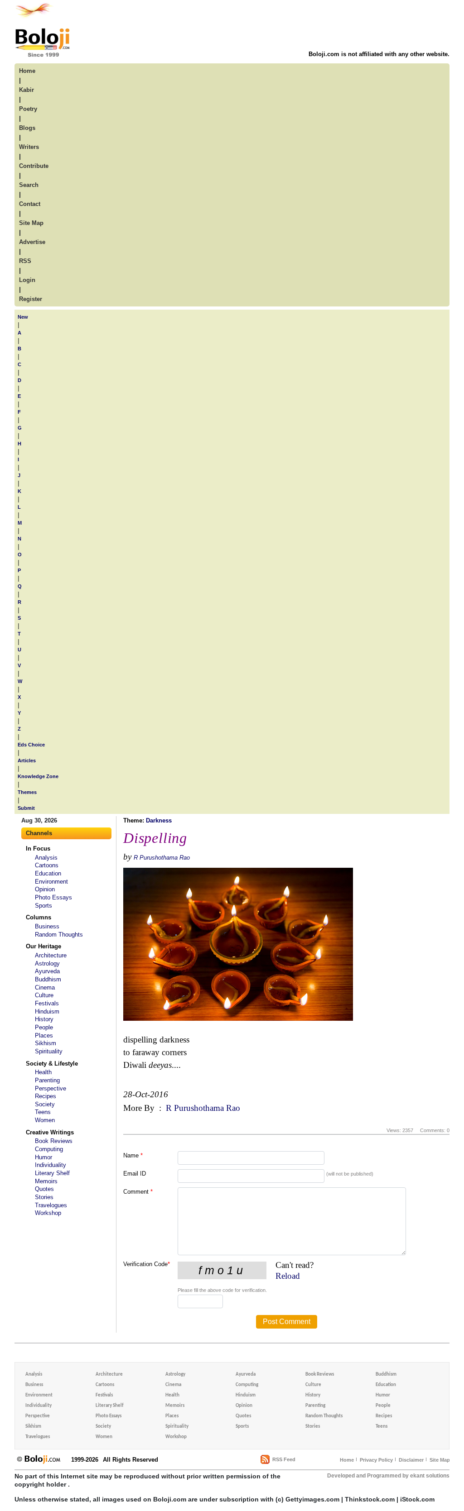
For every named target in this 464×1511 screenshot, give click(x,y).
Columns (38, 917)
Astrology (47, 963)
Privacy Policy (376, 1460)
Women (45, 1120)
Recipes (45, 1096)
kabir (26, 89)
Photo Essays (53, 897)
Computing (49, 1149)
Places (44, 1035)
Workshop (48, 1213)
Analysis (46, 857)
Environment (51, 881)
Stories (44, 1197)
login (27, 280)
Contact (29, 204)
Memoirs (46, 1181)
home (27, 70)
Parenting (47, 1080)
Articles (27, 760)
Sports (43, 905)
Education (48, 873)
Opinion (45, 889)
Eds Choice (31, 744)
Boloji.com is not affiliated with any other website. (379, 54)
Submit (26, 808)
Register (30, 299)
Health (43, 1072)
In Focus (38, 848)
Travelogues (51, 1205)
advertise (32, 242)
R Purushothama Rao (162, 857)
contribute (33, 166)
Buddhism (48, 979)
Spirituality (49, 1051)
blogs (27, 127)
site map (31, 223)
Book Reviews (53, 1141)
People (44, 1027)
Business (47, 926)
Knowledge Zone (38, 776)
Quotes (44, 1189)
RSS (25, 261)
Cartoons (46, 865)
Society (45, 1104)
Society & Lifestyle (52, 1063)
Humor (43, 1157)
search (29, 185)
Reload (288, 1276)
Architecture (51, 955)
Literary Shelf (52, 1173)
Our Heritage (43, 946)
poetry (28, 108)
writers (29, 146)
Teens (43, 1112)
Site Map (440, 1460)
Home (347, 1460)
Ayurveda (47, 971)
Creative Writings (50, 1132)
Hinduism (47, 1011)
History (44, 1019)
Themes (27, 792)
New (23, 317)
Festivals (47, 1003)
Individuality (50, 1165)
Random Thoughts (59, 934)
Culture (44, 995)
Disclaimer (411, 1460)
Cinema (45, 987)
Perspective (50, 1088)
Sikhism (45, 1043)
